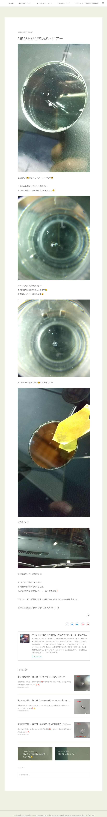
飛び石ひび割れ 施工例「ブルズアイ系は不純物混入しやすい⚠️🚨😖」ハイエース (52, 724)
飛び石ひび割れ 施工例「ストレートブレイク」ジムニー (41, 676)
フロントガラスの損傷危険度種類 (86, 3)
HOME (11, 3)
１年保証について (63, 3)
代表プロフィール (25, 3)
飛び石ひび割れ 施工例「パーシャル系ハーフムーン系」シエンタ (45, 700)
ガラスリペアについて (44, 3)
